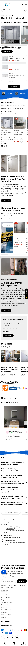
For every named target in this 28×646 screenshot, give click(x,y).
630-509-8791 (10, 530)
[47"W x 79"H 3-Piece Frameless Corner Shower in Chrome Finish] (19, 227)
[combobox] (14, 10)
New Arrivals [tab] (5, 114)
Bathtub (16, 130)
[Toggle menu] (2, 4)
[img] (14, 427)
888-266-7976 (10, 527)
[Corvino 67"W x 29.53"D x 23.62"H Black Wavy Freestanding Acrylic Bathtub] (20, 123)
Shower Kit (4, 130)
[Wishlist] (20, 4)
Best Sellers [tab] (14, 114)
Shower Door (17, 235)
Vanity (11, 56)
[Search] (25, 10)
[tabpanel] (14, 35)
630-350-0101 (10, 529)
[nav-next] (25, 423)
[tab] (5, 22)
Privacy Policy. (9, 587)
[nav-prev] (2, 423)
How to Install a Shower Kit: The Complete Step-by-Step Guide (10, 369)
